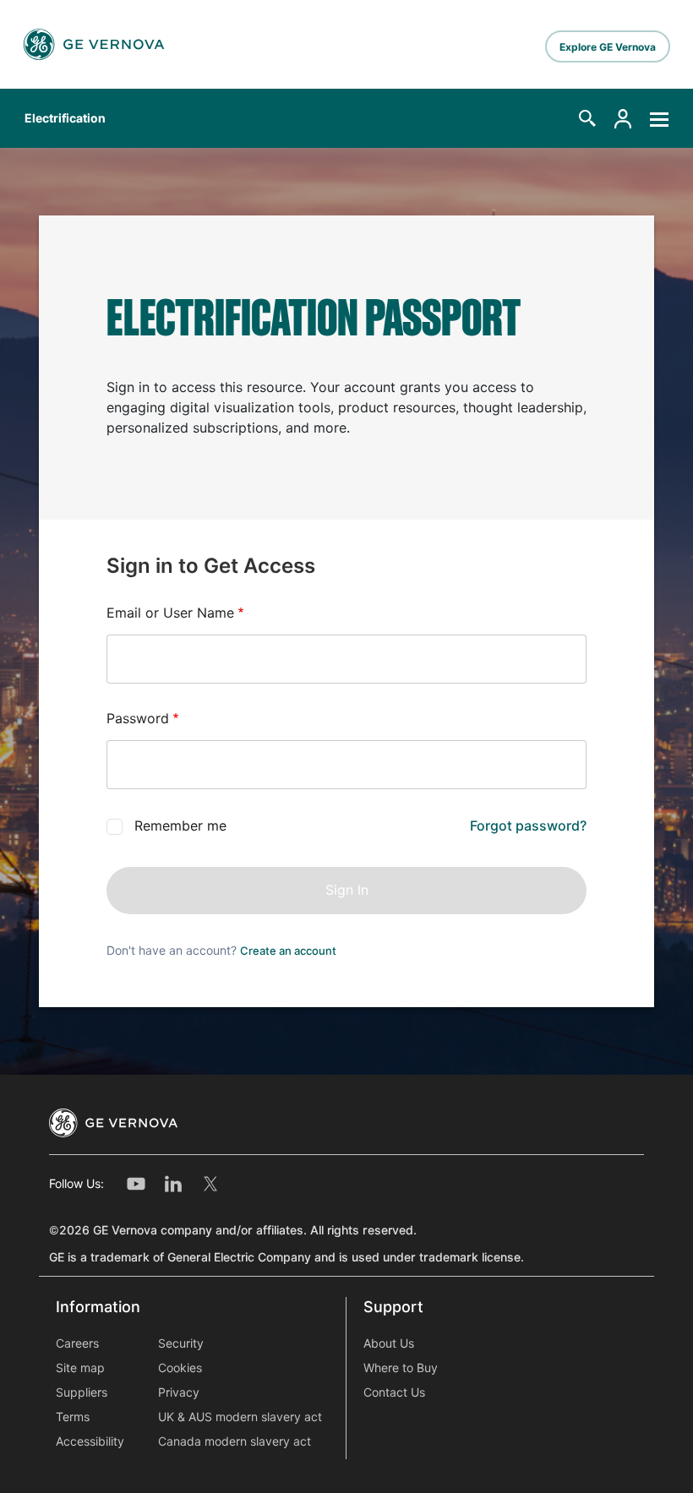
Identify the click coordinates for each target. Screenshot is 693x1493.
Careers (77, 1343)
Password (137, 719)
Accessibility (90, 1441)
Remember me (180, 826)
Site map (80, 1368)
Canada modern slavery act (234, 1441)
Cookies (180, 1368)
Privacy (178, 1392)
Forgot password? (528, 826)
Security (181, 1343)
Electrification (65, 118)
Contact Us (394, 1392)
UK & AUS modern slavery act (240, 1417)
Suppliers (81, 1392)
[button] (587, 118)
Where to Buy (400, 1368)
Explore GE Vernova (607, 47)
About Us (388, 1343)
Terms (73, 1417)
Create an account (288, 950)
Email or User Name (170, 613)
